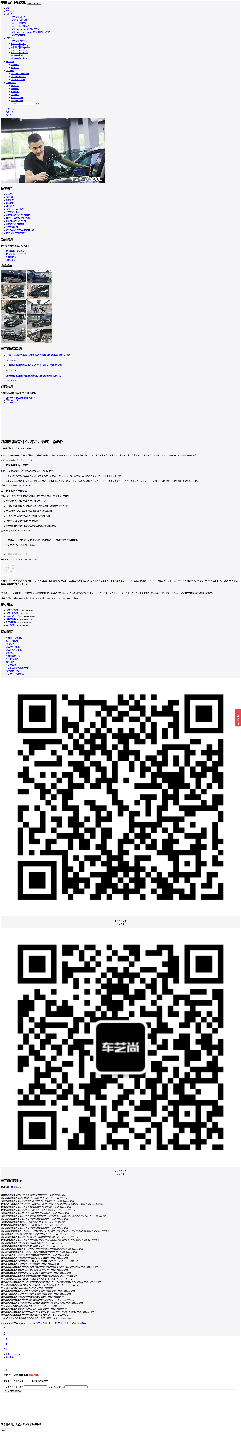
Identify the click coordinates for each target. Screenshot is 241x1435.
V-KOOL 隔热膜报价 (20, 26)
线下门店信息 (12, 641)
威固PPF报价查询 (18, 77)
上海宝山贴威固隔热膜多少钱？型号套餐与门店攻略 (33, 375)
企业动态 (10, 194)
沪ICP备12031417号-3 (76, 1323)
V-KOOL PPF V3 (18, 44)
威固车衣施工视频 (19, 58)
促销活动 (10, 200)
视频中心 (15, 68)
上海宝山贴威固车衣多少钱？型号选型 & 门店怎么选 (34, 365)
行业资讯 (10, 203)
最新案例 (10, 662)
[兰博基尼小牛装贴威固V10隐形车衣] (14, 328)
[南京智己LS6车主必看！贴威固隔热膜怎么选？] (14, 298)
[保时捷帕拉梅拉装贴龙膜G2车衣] (14, 342)
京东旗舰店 (11, 625)
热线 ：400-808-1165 (15, 1354)
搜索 (37, 104)
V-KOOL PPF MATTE (20, 48)
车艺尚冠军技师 (13, 212)
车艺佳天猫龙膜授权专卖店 (18, 668)
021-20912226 (12, 400)
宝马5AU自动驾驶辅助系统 (18, 218)
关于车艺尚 (11, 83)
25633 (14, 260)
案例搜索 (15, 65)
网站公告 (10, 197)
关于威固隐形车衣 (19, 41)
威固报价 (10, 71)
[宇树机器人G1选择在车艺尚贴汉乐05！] (39, 313)
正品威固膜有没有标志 (16, 233)
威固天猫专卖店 (18, 35)
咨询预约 (15, 89)
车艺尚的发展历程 (14, 638)
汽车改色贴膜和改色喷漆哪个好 (20, 230)
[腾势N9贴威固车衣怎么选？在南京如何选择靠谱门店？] (14, 313)
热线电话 (15, 92)
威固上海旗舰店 (13, 613)
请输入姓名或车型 (56, 1387)
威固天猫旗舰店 (13, 610)
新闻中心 (10, 11)
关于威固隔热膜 (18, 17)
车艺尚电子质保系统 (15, 674)
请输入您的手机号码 (15, 1387)
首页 (8, 8)
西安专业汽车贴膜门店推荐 (18, 215)
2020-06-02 (16, 254)
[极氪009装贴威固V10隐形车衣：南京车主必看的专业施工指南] (39, 298)
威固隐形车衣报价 (14, 650)
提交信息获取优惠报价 (13, 1391)
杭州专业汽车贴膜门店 (16, 221)
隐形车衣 (10, 38)
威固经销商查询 (18, 80)
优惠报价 (10, 1357)
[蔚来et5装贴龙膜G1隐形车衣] (39, 328)
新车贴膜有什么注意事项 (17, 554)
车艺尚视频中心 (13, 656)
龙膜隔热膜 (11, 619)
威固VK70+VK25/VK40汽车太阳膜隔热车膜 (30, 32)
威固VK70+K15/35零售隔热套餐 (25, 29)
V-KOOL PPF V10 (19, 50)
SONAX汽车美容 (13, 616)
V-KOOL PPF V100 (19, 53)
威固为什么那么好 (19, 20)
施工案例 (10, 62)
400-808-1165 (11, 402)
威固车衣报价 (17, 55)
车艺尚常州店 (12, 227)
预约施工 (10, 653)
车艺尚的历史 (17, 98)
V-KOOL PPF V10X (19, 46)
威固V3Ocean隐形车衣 (16, 209)
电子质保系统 (17, 101)
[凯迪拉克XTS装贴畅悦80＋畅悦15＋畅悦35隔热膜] (39, 342)
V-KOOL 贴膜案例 (19, 23)
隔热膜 (9, 14)
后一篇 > (10, 115)
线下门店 (15, 86)
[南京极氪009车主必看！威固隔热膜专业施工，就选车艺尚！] (39, 284)
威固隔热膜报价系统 (20, 74)
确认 (3, 1430)
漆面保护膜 (11, 622)
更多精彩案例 (12, 659)
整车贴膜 (10, 206)
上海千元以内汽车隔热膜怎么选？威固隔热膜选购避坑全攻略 (38, 355)
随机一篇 (10, 112)
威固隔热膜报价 (13, 647)
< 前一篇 (10, 109)
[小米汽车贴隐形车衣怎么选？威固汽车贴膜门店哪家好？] (14, 284)
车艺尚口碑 (11, 665)
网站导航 (15, 95)
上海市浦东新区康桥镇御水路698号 (21, 398)
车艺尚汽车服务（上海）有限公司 (51, 1323)
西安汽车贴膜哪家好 (15, 224)
